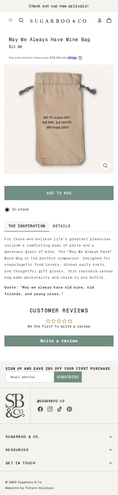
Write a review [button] (59, 341)
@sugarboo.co (50, 401)
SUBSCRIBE (68, 376)
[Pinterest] (69, 409)
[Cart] (109, 20)
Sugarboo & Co (30, 482)
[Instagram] (50, 409)
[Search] (21, 20)
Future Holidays (40, 488)
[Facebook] (40, 409)
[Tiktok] (59, 409)
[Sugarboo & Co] (59, 20)
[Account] (99, 20)
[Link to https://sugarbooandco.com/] (15, 406)
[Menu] (10, 20)
